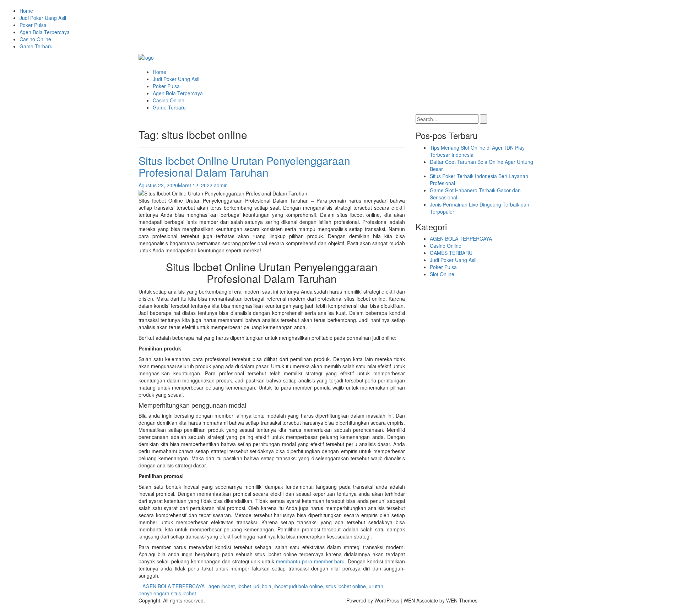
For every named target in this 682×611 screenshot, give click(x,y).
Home (26, 10)
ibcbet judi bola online (298, 586)
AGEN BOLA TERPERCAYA (173, 586)
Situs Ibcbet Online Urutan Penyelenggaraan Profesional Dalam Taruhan (244, 166)
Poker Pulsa (33, 24)
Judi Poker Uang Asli (43, 17)
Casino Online (35, 39)
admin (221, 185)
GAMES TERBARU (451, 252)
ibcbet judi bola (254, 586)
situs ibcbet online (346, 586)
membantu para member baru (310, 561)
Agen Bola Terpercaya (45, 32)
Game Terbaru (36, 46)
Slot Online (442, 274)
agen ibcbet (222, 586)
